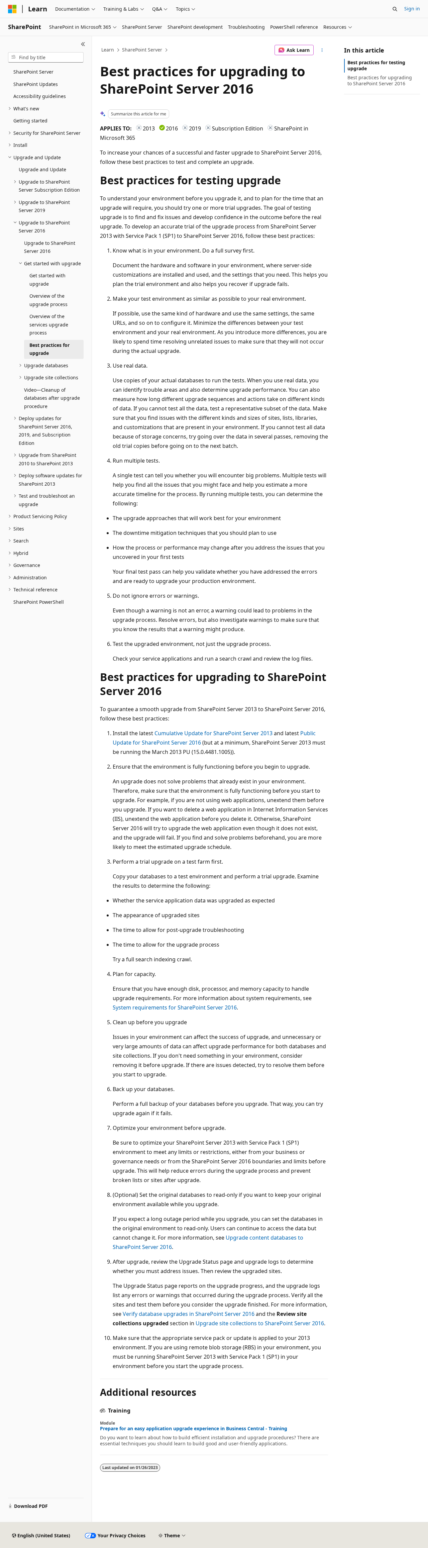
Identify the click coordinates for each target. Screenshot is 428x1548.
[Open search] (395, 9)
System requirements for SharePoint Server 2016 (175, 1007)
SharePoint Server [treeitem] (33, 72)
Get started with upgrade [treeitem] (47, 279)
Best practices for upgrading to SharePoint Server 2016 (379, 80)
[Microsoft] (12, 9)
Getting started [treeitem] (30, 120)
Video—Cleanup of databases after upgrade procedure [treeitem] (52, 398)
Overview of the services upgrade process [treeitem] (48, 324)
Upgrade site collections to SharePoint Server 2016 (260, 1323)
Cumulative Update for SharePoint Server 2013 (213, 733)
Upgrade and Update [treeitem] (42, 169)
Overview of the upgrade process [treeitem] (48, 300)
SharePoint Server (142, 49)
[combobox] (46, 57)
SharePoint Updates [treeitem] (35, 84)
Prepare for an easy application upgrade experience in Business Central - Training (193, 1429)
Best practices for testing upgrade (376, 65)
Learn (107, 49)
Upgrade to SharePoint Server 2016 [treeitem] (49, 247)
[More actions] (322, 50)
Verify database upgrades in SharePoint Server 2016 (188, 1314)
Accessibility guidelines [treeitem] (39, 96)
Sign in (412, 8)
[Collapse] (83, 44)
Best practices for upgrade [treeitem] (49, 349)
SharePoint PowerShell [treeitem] (38, 602)
